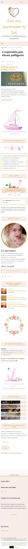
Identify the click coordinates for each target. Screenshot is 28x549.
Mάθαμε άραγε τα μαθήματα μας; (9, 68)
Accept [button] (11, 547)
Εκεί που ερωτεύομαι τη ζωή (14, 26)
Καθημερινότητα (11, 302)
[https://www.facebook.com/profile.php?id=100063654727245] (2, 491)
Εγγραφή (5, 448)
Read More (16, 547)
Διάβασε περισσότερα (6, 99)
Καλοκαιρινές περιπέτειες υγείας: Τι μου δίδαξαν (17, 291)
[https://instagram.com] (5, 491)
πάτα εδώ (14, 514)
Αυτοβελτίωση (9, 64)
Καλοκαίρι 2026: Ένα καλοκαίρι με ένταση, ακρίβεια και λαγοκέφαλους (17, 298)
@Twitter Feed (4, 530)
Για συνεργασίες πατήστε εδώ (14, 270)
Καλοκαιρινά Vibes (11, 295)
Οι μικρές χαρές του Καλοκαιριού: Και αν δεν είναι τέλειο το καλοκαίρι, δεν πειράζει (17, 306)
